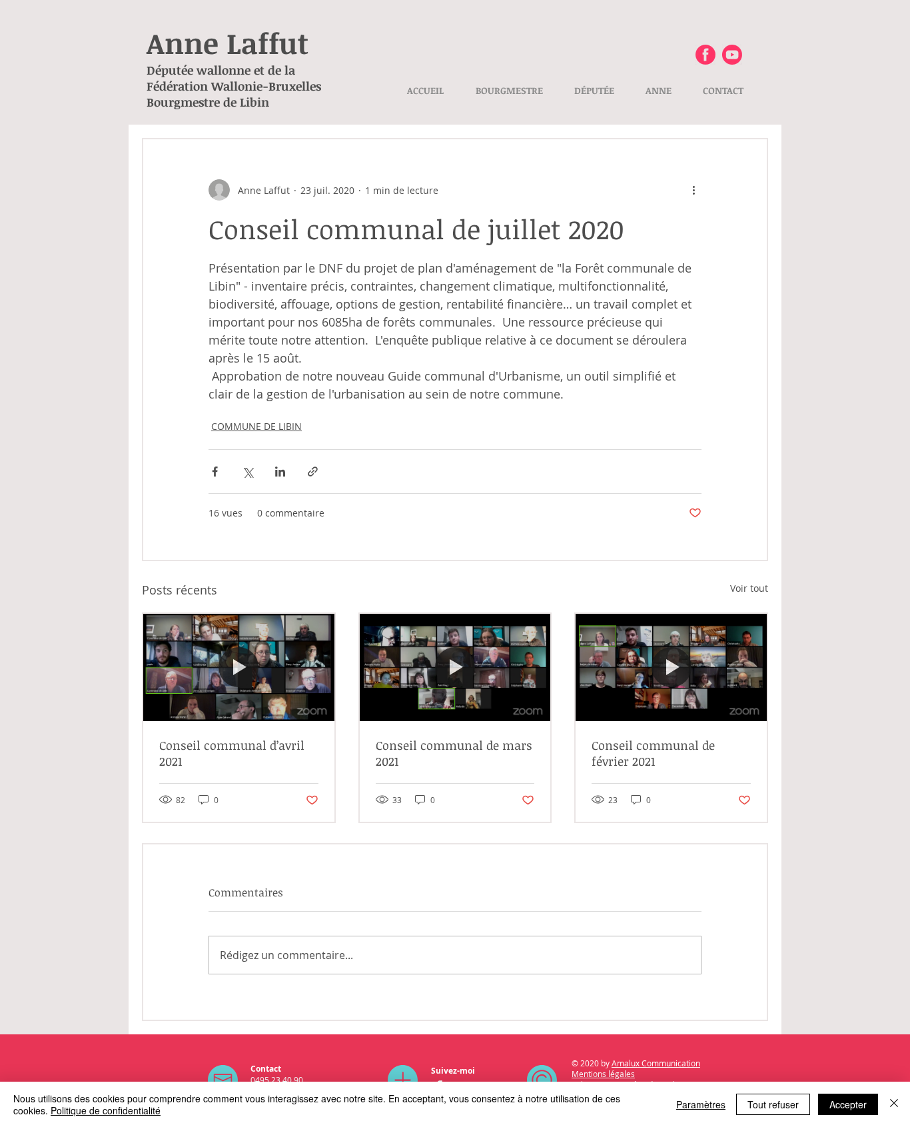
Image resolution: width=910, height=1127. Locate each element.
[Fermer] (894, 1104)
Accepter (848, 1104)
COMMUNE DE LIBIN (256, 426)
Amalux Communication (656, 1063)
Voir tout (749, 588)
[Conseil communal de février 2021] (671, 667)
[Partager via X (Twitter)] (247, 471)
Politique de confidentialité (106, 1110)
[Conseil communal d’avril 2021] (238, 667)
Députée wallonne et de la (221, 70)
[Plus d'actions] (693, 190)
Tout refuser (773, 1104)
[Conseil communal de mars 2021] (455, 667)
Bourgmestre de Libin (208, 102)
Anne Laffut (227, 42)
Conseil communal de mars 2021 (454, 753)
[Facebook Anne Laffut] (705, 55)
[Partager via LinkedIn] (280, 471)
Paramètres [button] (700, 1104)
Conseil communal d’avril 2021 (231, 753)
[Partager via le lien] (312, 471)
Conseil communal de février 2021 (653, 753)
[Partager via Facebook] (215, 471)
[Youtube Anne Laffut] (732, 55)
